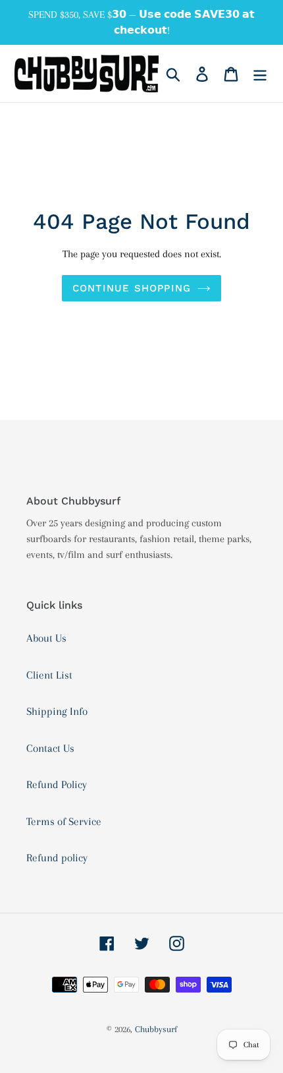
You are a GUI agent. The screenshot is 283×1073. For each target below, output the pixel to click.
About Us (46, 638)
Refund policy (57, 857)
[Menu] (259, 74)
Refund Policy (56, 784)
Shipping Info (57, 711)
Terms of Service (63, 821)
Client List (49, 675)
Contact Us (50, 748)
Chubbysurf (156, 1029)
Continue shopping (131, 288)
